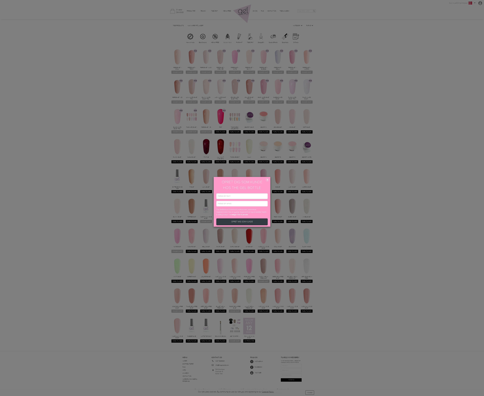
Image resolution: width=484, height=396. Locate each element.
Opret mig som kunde (242, 222)
